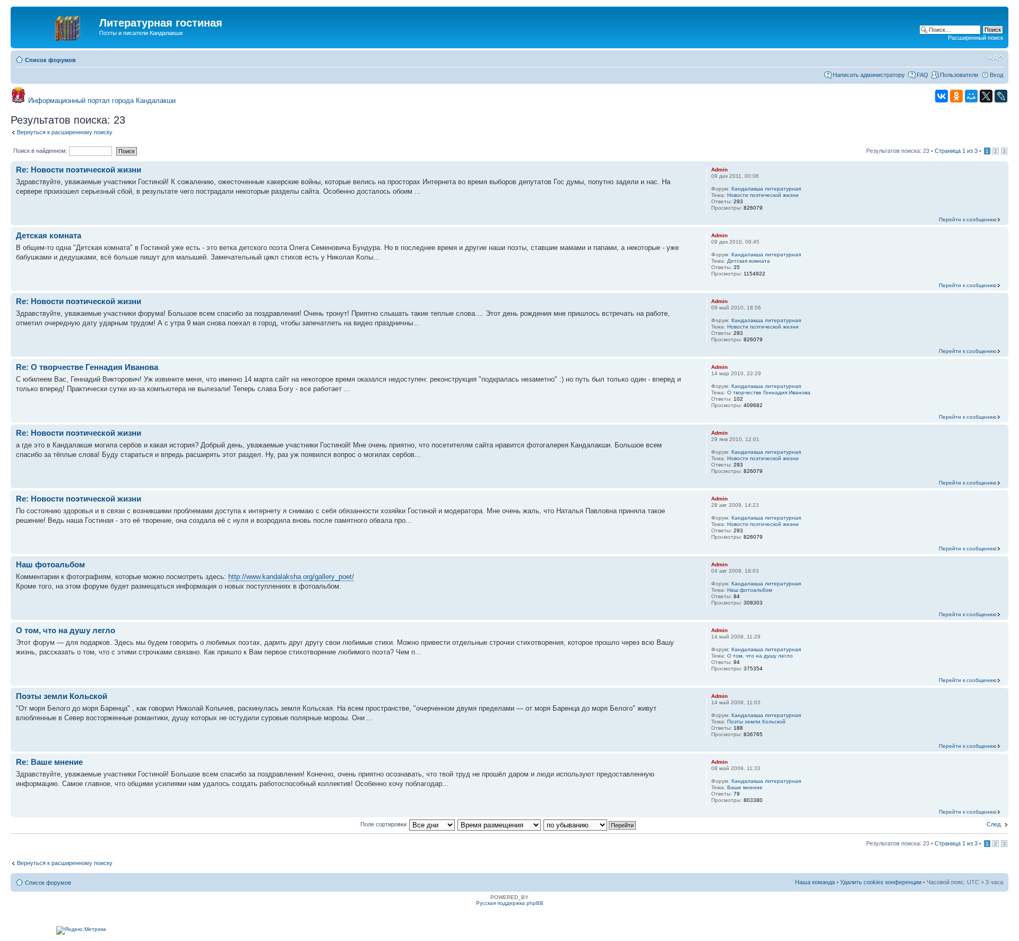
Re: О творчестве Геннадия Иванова (87, 367)
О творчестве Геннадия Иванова (768, 392)
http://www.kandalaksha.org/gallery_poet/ (291, 577)
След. (994, 824)
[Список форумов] (56, 26)
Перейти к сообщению (968, 219)
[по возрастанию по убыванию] (590, 824)
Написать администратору (869, 75)
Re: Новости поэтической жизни (78, 169)
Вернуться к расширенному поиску (65, 132)
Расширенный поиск (975, 37)
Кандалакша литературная (766, 189)
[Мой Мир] (971, 96)
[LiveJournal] (1001, 96)
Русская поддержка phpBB (509, 903)
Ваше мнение (745, 787)
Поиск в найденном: (41, 151)
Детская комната (48, 235)
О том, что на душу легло (65, 630)
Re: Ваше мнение (49, 761)
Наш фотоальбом (50, 564)
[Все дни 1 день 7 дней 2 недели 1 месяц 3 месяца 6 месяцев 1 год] (432, 824)
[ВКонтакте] (941, 96)
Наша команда (815, 882)
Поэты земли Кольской (61, 696)
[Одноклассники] (956, 96)
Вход (996, 75)
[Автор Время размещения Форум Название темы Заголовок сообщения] (499, 824)
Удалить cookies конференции (880, 882)
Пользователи (959, 75)
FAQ (922, 75)
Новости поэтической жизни (763, 195)
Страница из (956, 151)
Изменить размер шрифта (995, 58)
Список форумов (50, 60)
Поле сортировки (383, 824)
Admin (719, 169)
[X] (986, 96)
